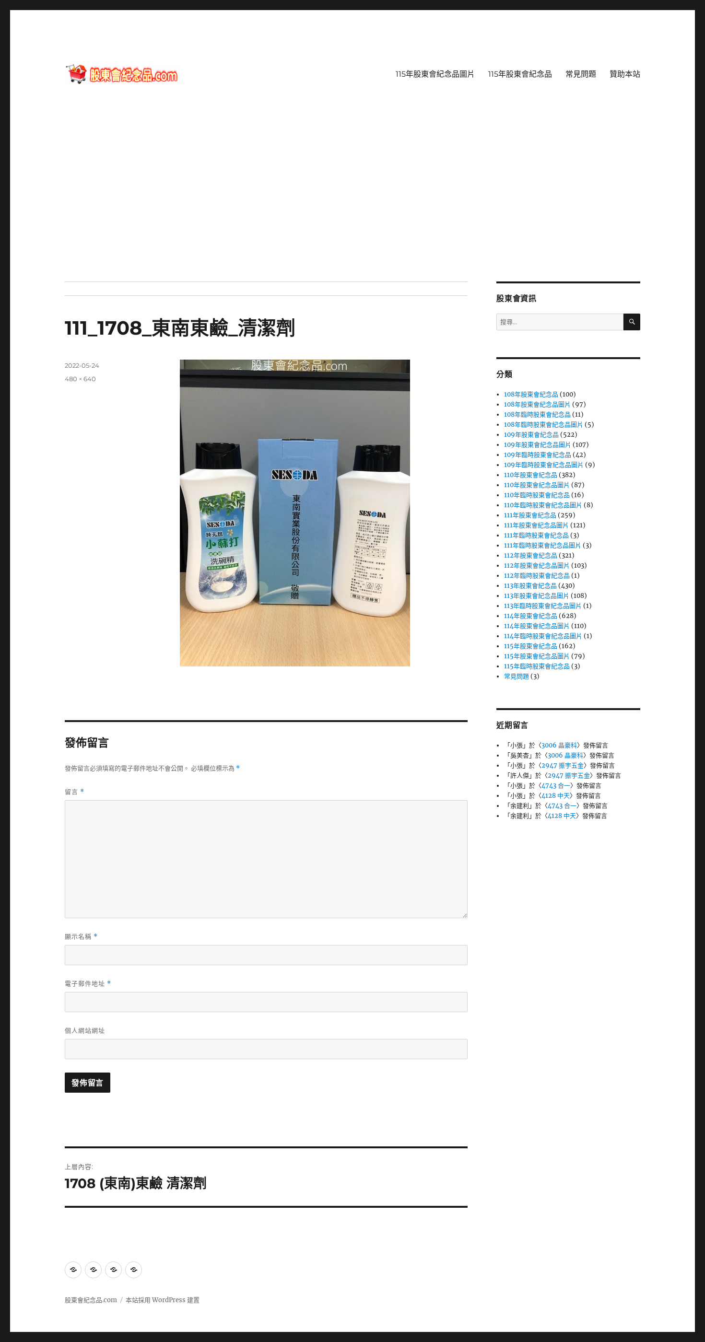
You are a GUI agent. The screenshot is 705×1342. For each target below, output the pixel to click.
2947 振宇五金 (562, 765)
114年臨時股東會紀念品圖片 (543, 636)
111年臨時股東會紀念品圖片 (542, 545)
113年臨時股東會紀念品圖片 (543, 606)
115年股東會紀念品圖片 (435, 74)
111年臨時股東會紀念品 (536, 535)
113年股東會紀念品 (530, 586)
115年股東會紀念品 (520, 74)
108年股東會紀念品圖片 (537, 404)
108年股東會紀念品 (531, 394)
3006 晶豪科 (559, 745)
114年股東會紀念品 (530, 616)
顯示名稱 (81, 937)
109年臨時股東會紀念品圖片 (544, 465)
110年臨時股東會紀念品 (537, 495)
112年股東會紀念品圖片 (537, 565)
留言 (74, 792)
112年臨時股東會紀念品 (537, 576)
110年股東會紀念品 (530, 475)
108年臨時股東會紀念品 (537, 414)
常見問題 (580, 74)
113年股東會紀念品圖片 (536, 596)
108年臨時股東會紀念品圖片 (543, 424)
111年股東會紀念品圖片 (536, 525)
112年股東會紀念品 (530, 555)
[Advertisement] (352, 210)
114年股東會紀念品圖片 (537, 626)
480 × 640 (80, 379)
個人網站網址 (85, 1030)
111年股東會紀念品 (530, 515)
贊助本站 (625, 74)
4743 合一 (555, 786)
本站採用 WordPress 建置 (163, 1300)
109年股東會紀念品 (531, 435)
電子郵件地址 (88, 984)
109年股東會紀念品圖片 (537, 445)
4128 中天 (555, 796)
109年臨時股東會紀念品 (537, 455)
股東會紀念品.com (91, 1300)
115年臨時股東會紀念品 (537, 666)
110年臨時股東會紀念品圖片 (543, 505)
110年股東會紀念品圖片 (537, 485)
